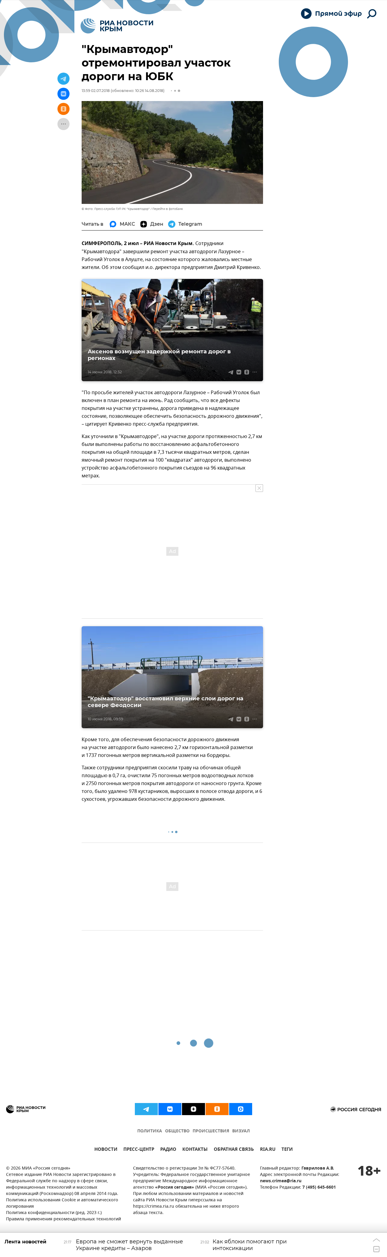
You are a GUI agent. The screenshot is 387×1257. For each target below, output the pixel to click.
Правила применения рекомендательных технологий (63, 1219)
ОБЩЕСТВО (177, 1131)
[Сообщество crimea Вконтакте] (169, 1109)
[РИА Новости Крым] (117, 26)
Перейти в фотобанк (167, 209)
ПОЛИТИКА (149, 1131)
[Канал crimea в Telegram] (146, 1109)
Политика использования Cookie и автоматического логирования (62, 1203)
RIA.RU (267, 1150)
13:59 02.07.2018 (96, 90)
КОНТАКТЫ (195, 1150)
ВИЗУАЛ (241, 1131)
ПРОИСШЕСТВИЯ (211, 1131)
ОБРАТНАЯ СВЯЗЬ (234, 1150)
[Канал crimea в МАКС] (240, 1109)
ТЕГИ (287, 1150)
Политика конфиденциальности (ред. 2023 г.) (54, 1213)
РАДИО (168, 1150)
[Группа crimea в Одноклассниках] (217, 1109)
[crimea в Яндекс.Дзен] (193, 1109)
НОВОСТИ (105, 1150)
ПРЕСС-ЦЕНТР (138, 1150)
